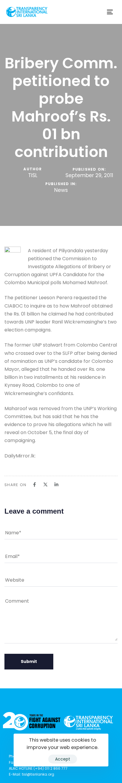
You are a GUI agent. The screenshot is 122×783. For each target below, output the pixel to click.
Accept (62, 759)
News (61, 190)
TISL (32, 175)
